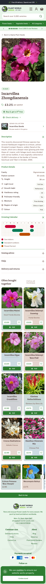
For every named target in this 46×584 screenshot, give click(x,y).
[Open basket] (41, 9)
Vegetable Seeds (22, 23)
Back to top (23, 495)
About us (34, 537)
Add (13, 327)
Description (6, 137)
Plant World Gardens (34, 540)
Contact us (12, 540)
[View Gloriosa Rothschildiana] (34, 394)
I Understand (23, 578)
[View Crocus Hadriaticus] (12, 439)
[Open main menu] (31, 9)
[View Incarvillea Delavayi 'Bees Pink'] (34, 352)
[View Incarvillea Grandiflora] (12, 394)
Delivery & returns (12, 534)
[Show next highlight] (42, 28)
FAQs (3, 261)
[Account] (36, 9)
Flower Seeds (7, 23)
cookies (20, 570)
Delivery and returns (10, 269)
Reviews (34, 544)
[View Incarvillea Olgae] (12, 352)
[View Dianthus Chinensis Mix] (34, 439)
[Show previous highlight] (3, 28)
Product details (8, 167)
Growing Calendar (9, 217)
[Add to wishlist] (19, 322)
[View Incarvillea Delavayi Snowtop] (34, 308)
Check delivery (12, 117)
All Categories (37, 23)
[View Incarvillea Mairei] (12, 308)
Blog (34, 534)
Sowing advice (7, 253)
